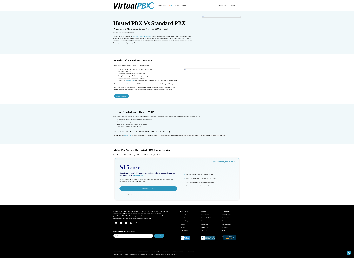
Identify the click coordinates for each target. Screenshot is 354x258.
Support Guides (226, 214)
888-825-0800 (222, 5)
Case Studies (184, 230)
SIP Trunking (127, 135)
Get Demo (232, 5)
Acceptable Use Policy (179, 251)
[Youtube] (120, 223)
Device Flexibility (206, 218)
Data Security (205, 214)
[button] (223, 162)
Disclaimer (191, 251)
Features (177, 5)
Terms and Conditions (142, 251)
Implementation (205, 221)
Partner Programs (186, 221)
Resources (225, 227)
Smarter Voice (162, 5)
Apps (223, 230)
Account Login (226, 224)
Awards (183, 227)
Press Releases (185, 218)
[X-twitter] (131, 223)
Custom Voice (205, 227)
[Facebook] (126, 223)
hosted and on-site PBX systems (141, 36)
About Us (183, 214)
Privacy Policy (155, 251)
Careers (183, 224)
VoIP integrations (130, 80)
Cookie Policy (166, 251)
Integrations (204, 224)
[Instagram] (136, 223)
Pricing (184, 5)
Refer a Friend (226, 221)
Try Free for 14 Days (148, 188)
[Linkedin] (115, 223)
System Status (226, 218)
